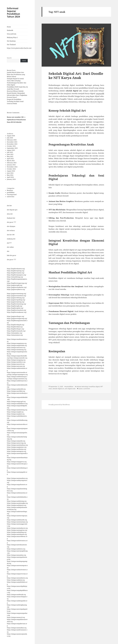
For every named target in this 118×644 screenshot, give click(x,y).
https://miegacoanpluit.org (15, 414)
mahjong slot (11, 239)
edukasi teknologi (82, 386)
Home (9, 27)
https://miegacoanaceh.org (15, 364)
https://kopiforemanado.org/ (16, 331)
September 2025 (12, 148)
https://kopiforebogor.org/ (15, 329)
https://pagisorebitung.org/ (16, 298)
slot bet (9, 206)
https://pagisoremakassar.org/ (17, 287)
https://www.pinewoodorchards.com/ (17, 48)
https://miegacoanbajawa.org (16, 505)
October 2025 (11, 146)
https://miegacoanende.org (18, 358)
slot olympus (11, 226)
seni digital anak (70, 389)
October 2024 (11, 169)
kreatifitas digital (94, 386)
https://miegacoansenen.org (18, 379)
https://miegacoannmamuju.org (17, 522)
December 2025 (12, 142)
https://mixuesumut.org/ (15, 335)
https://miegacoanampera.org (18, 374)
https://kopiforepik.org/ (14, 306)
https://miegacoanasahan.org (16, 555)
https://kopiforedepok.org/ (15, 325)
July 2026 (10, 138)
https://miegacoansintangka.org (17, 503)
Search (9, 58)
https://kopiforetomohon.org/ (16, 310)
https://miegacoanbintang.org (16, 501)
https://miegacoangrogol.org (16, 401)
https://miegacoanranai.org (16, 366)
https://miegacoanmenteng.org (17, 410)
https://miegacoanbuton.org (16, 549)
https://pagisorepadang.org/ (16, 300)
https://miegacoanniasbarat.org (17, 528)
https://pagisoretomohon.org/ (16, 296)
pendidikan (10, 192)
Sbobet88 (10, 30)
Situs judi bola (11, 34)
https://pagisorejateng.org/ (15, 302)
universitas (10, 197)
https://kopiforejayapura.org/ (16, 275)
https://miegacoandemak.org (16, 594)
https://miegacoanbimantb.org (17, 520)
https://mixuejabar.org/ (14, 333)
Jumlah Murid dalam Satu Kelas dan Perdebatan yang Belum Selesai (16, 74)
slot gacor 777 (11, 222)
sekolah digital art (58, 389)
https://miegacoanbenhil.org (16, 389)
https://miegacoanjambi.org (16, 441)
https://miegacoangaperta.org (17, 462)
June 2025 (10, 154)
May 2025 (10, 156)
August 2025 (11, 150)
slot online (10, 247)
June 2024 (10, 173)
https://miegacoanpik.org (15, 412)
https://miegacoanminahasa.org (17, 445)
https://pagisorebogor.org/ (15, 316)
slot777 (9, 243)
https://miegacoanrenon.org (16, 347)
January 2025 (11, 165)
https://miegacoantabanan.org (17, 534)
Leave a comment (84, 389)
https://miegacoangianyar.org (16, 447)
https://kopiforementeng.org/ (16, 304)
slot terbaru (11, 230)
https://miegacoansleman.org (16, 449)
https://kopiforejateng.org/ (15, 271)
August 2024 (11, 171)
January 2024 (11, 179)
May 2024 (10, 175)
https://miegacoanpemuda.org (17, 345)
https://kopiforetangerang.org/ (17, 283)
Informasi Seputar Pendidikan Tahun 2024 (13, 12)
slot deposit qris (12, 210)
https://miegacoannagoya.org (16, 451)
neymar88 (100, 93)
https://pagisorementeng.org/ (16, 293)
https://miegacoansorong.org (16, 443)
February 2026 (11, 140)
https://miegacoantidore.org (16, 362)
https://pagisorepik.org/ (14, 285)
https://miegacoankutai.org (16, 580)
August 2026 (11, 136)
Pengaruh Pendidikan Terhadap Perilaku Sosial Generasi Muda (15, 101)
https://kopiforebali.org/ (15, 327)
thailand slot (11, 218)
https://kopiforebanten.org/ (16, 269)
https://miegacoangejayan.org (17, 343)
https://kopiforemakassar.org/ (17, 312)
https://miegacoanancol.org (16, 617)
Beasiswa (10, 190)
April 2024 (10, 177)
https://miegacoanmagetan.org (17, 530)
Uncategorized (11, 194)
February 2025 (11, 163)
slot (8, 251)
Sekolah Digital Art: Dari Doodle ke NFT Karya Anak (76, 75)
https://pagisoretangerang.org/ (17, 318)
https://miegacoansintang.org (16, 350)
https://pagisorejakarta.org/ (16, 289)
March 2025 (11, 161)
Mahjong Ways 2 (12, 37)
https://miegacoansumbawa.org (17, 578)
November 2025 (12, 144)
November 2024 (12, 167)
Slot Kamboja (11, 41)
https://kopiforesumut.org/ (15, 273)
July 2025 (10, 152)
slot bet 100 (10, 235)
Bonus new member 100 (15, 117)
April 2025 (10, 158)
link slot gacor (11, 255)
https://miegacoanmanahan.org (17, 478)
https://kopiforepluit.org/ (15, 308)
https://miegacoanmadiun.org (16, 628)
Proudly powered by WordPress (59, 405)
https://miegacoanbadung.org (16, 532)
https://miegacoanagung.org (16, 360)
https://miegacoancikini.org (16, 391)
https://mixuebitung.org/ (15, 277)
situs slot (10, 214)
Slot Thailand (11, 44)
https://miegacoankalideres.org (17, 404)
